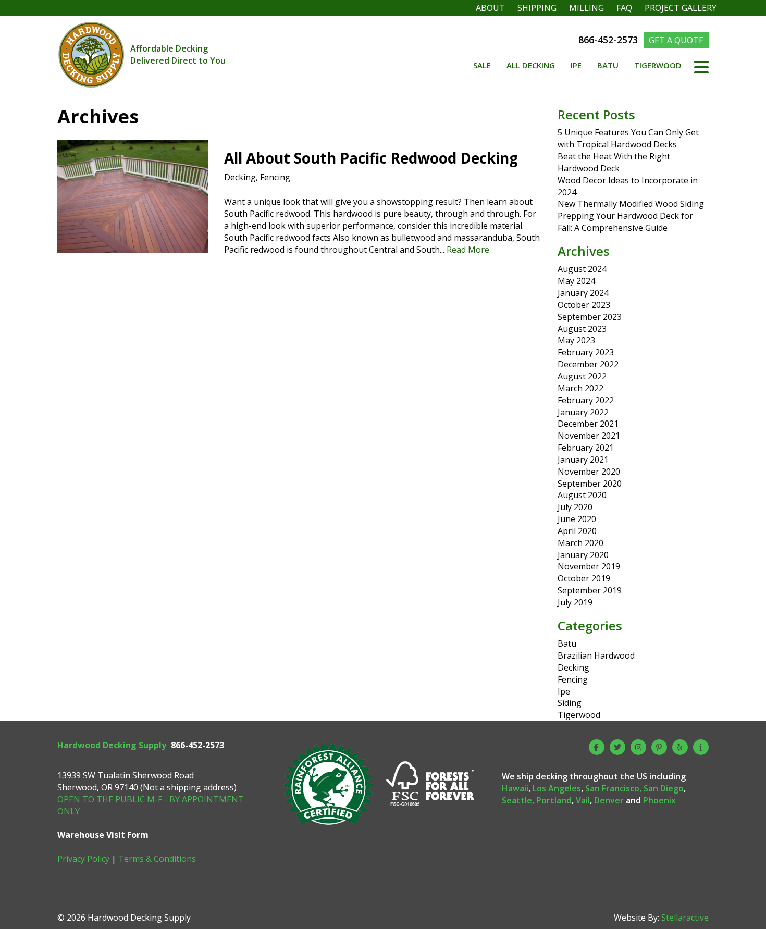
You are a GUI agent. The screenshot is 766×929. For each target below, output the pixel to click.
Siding (570, 703)
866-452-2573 (609, 39)
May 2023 (576, 340)
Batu (608, 65)
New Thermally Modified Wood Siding (631, 203)
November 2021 (589, 435)
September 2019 (590, 590)
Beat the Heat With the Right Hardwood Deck (614, 162)
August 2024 (582, 269)
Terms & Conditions (157, 858)
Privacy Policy (83, 858)
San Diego (664, 788)
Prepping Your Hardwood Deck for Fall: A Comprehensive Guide (625, 221)
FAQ (624, 8)
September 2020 (590, 483)
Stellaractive (685, 917)
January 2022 (583, 412)
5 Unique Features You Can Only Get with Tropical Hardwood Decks (628, 138)
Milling (586, 8)
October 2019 (584, 578)
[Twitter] (617, 747)
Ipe (576, 65)
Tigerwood (658, 65)
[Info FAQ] (701, 747)
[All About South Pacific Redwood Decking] (132, 246)
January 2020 (583, 555)
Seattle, (518, 800)
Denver (609, 800)
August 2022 (582, 376)
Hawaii (515, 788)
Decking (240, 177)
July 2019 (575, 602)
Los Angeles (557, 788)
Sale (482, 65)
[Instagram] (638, 747)
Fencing (275, 177)
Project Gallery (680, 8)
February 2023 (586, 352)
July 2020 (575, 507)
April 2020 (577, 531)
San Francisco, (613, 788)
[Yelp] (680, 747)
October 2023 (584, 305)
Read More (468, 249)
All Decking (530, 65)
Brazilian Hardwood (596, 655)
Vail (583, 800)
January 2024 (583, 293)
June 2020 (577, 519)
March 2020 (580, 543)
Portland (554, 800)
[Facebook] (596, 747)
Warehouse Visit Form (103, 834)
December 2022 (588, 364)
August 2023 (582, 329)
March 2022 (580, 388)
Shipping (537, 8)
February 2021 (586, 447)
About (490, 8)
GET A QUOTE (676, 40)
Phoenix (659, 800)
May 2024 (576, 281)
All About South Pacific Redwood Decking (371, 158)
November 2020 (589, 471)
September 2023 (590, 317)
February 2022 (586, 400)
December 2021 (588, 423)
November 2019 (589, 566)
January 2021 (583, 459)
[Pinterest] (659, 747)
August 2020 (582, 495)
